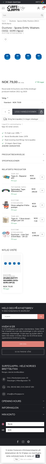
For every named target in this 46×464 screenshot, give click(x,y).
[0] (43, 8)
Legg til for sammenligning (11, 124)
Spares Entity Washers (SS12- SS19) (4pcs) (10, 280)
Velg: (5, 98)
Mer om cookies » (26, 459)
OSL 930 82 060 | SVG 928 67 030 (20, 387)
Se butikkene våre (23, 352)
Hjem (4, 21)
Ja (37, 456)
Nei (16, 459)
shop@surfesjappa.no (15, 394)
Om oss (23, 344)
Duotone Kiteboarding (12, 33)
